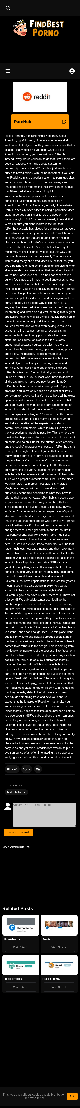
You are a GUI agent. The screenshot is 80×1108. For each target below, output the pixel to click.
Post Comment (18, 832)
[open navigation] (8, 71)
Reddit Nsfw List (16, 792)
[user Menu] (72, 71)
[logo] (40, 36)
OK (72, 1096)
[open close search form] (8, 8)
